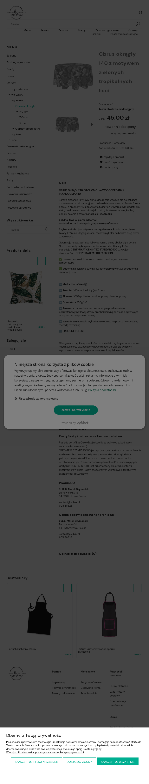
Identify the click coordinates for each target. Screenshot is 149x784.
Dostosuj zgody (79, 761)
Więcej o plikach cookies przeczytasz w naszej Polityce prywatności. (45, 752)
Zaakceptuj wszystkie (117, 761)
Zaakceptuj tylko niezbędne (36, 761)
